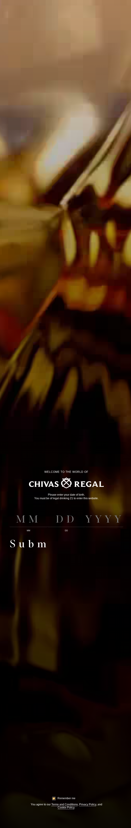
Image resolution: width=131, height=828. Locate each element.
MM (28, 530)
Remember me (66, 798)
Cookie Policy (66, 807)
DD (66, 530)
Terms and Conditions (64, 804)
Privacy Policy (87, 804)
